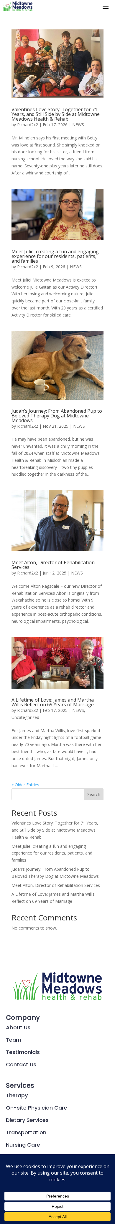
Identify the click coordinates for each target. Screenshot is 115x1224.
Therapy (17, 1095)
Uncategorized (25, 717)
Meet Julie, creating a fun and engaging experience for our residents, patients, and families (55, 256)
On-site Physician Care (36, 1107)
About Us (18, 1027)
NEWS (78, 124)
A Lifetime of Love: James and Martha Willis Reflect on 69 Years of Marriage (53, 702)
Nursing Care (23, 1144)
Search (93, 794)
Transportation (26, 1132)
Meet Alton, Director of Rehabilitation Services (53, 564)
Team (13, 1039)
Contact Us (21, 1064)
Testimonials (23, 1052)
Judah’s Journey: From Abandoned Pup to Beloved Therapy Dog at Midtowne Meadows (57, 416)
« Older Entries (25, 784)
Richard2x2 (27, 124)
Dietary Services (27, 1120)
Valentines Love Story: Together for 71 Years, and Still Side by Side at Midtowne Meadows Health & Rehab (56, 114)
